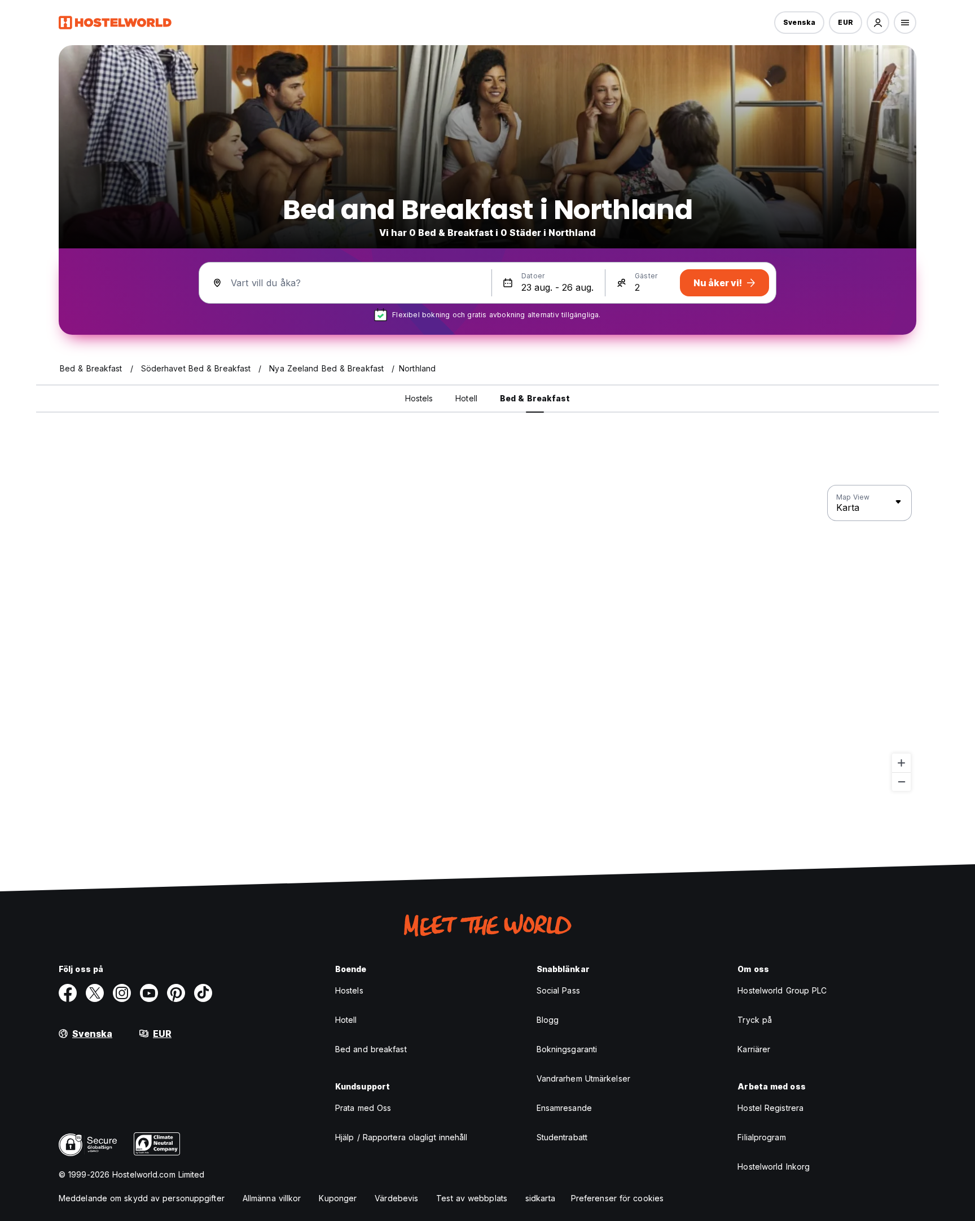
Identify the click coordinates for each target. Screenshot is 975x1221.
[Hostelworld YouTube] (149, 993)
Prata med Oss (363, 1108)
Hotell (346, 1020)
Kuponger (338, 1198)
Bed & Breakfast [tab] (535, 398)
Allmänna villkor (272, 1198)
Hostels (349, 990)
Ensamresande (564, 1108)
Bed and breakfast (371, 1049)
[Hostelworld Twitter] (95, 993)
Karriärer (753, 1049)
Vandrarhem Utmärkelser (583, 1078)
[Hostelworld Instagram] (122, 993)
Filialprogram (761, 1137)
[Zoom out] (901, 781)
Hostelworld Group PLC (782, 990)
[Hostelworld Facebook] (68, 993)
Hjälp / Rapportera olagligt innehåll (401, 1137)
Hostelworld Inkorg (773, 1166)
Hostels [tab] (419, 398)
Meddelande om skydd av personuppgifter (142, 1198)
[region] (487, 638)
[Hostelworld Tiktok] (203, 993)
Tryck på (754, 1020)
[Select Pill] (878, 22)
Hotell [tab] (466, 398)
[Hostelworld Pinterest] (176, 993)
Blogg (548, 1020)
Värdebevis (396, 1198)
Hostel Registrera (770, 1108)
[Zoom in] (901, 763)
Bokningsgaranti (567, 1049)
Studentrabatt (562, 1137)
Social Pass (558, 990)
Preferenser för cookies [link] (617, 1198)
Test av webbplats (471, 1198)
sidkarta (540, 1198)
